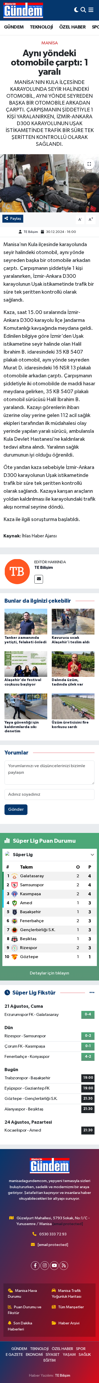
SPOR (81, 1349)
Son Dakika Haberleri (20, 1326)
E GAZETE (14, 1355)
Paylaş (15, 219)
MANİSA (49, 43)
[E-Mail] (38, 579)
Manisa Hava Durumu (22, 1293)
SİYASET (53, 1355)
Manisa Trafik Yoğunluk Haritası (66, 1293)
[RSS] (63, 1265)
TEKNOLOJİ (41, 27)
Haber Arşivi (69, 1323)
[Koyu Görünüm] (76, 10)
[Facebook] (35, 1265)
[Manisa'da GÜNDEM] (23, 10)
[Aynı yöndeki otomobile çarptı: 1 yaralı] (49, 183)
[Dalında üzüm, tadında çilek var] (73, 664)
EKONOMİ (34, 1355)
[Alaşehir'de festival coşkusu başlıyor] (25, 664)
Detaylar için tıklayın (49, 973)
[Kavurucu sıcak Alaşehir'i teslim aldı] (73, 621)
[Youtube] (54, 1265)
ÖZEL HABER (72, 27)
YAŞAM (69, 1355)
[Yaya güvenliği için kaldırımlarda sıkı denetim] (25, 706)
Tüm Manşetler (71, 1307)
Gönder (16, 809)
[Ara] (83, 10)
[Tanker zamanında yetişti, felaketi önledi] (25, 621)
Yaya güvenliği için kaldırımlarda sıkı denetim (21, 727)
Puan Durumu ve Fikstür (25, 1310)
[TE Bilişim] (17, 571)
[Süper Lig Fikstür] (92, 993)
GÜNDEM (13, 27)
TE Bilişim (30, 232)
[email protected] (68, 1224)
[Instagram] (44, 1265)
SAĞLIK (85, 1355)
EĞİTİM (50, 1360)
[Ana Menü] (90, 10)
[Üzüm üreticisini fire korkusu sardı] (73, 706)
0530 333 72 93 (53, 1234)
